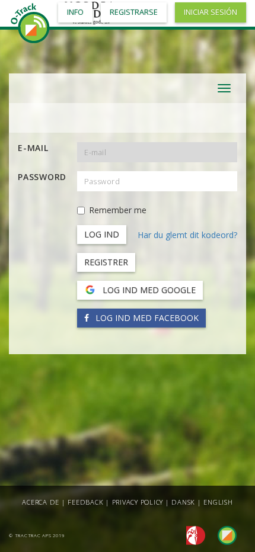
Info (75, 12)
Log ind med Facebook (146, 317)
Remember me (117, 210)
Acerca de (40, 502)
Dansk (183, 502)
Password (42, 176)
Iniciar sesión (210, 12)
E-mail (33, 147)
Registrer (106, 262)
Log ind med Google (148, 290)
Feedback (85, 502)
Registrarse (134, 12)
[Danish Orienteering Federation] (192, 534)
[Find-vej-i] (222, 534)
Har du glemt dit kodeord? (187, 234)
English (217, 502)
